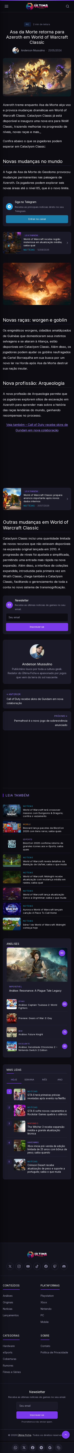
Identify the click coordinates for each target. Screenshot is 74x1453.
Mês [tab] (44, 1079)
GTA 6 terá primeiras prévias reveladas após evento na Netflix (46, 1097)
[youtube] (28, 1266)
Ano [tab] (60, 1079)
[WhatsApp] (15, 1447)
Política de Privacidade (54, 1352)
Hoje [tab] (14, 1079)
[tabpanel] (37, 1131)
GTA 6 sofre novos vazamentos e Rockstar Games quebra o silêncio (47, 1112)
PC (27, 24)
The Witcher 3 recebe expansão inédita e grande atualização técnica (45, 1130)
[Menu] (6, 6)
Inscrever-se (37, 626)
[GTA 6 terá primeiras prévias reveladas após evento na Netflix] (19, 1094)
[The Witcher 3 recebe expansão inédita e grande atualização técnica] (19, 1126)
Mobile (45, 1321)
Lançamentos (11, 1315)
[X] (24, 1447)
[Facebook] (32, 1447)
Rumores (8, 1365)
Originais (8, 1302)
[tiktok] (37, 1266)
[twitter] (10, 1266)
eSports (7, 1352)
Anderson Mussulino (33, 50)
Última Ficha (24, 1435)
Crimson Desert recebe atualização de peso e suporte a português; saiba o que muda (46, 1168)
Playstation (47, 1295)
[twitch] (55, 1266)
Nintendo (46, 1308)
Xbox (44, 1302)
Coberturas (9, 1358)
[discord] (64, 1266)
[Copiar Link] (58, 1447)
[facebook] (46, 1266)
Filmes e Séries (12, 1371)
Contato (45, 1345)
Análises (8, 1295)
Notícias (7, 1308)
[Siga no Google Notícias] (50, 1447)
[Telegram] (41, 1447)
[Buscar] (67, 6)
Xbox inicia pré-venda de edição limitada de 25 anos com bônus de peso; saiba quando (47, 1149)
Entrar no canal (37, 219)
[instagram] (19, 1266)
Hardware (9, 1345)
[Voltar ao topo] (66, 1435)
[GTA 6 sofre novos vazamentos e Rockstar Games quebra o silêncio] (19, 1110)
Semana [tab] (29, 1079)
